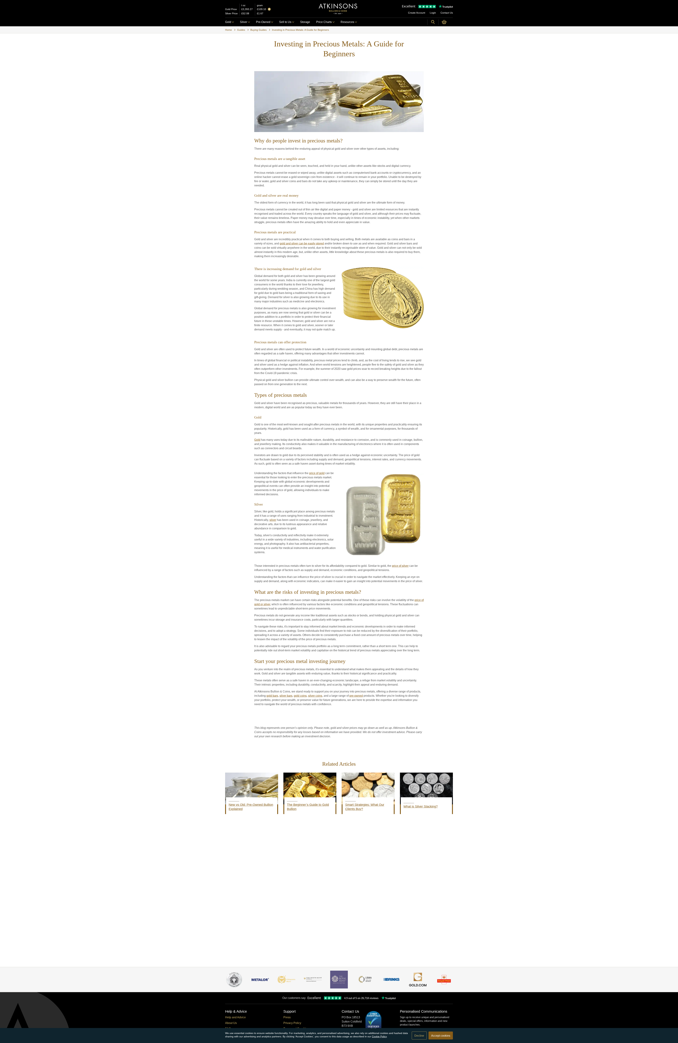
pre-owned (356, 695)
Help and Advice (235, 1017)
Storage (305, 21)
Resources (347, 21)
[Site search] (433, 22)
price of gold (317, 473)
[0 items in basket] (445, 22)
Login (433, 12)
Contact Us (447, 12)
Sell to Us (285, 21)
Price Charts (324, 21)
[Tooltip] (269, 9)
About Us (231, 1022)
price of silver (400, 565)
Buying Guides (258, 29)
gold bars (272, 695)
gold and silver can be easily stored (302, 243)
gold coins (300, 695)
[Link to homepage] (338, 9)
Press (287, 1017)
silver (272, 519)
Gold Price (231, 9)
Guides (241, 29)
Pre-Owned (263, 21)
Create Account (416, 12)
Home (228, 29)
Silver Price (231, 13)
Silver (243, 21)
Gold (228, 21)
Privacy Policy (292, 1022)
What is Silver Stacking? (420, 806)
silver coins (315, 695)
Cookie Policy (379, 1036)
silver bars (285, 695)
